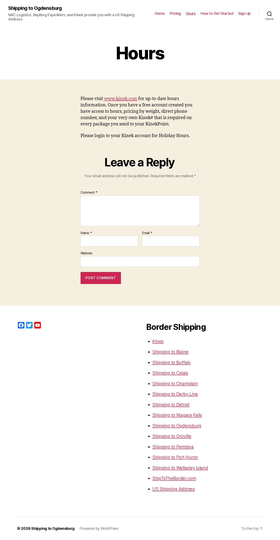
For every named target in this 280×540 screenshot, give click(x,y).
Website (86, 253)
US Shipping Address (173, 489)
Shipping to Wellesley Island (180, 467)
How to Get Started (217, 13)
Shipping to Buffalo (171, 362)
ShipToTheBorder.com (174, 478)
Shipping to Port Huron (175, 457)
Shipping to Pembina (173, 446)
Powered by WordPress (99, 528)
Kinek (158, 341)
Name (86, 233)
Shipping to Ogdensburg (35, 8)
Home (160, 13)
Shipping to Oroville (171, 436)
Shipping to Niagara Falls (177, 415)
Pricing (175, 13)
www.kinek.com (120, 98)
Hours (191, 13)
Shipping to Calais (170, 372)
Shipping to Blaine (170, 351)
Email (147, 233)
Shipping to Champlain (175, 383)
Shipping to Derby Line (175, 394)
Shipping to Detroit (170, 404)
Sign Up (244, 13)
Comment (89, 192)
